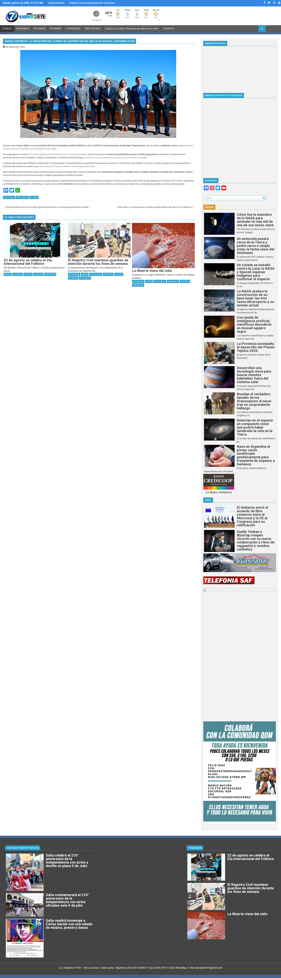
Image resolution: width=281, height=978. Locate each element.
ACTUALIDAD (9, 197)
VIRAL (208, 500)
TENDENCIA (195, 847)
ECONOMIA (55, 28)
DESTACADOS (22, 197)
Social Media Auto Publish (129, 976)
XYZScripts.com (156, 976)
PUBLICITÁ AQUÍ (92, 28)
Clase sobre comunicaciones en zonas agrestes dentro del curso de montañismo (155, 207)
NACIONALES (22, 28)
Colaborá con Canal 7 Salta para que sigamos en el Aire (132, 28)
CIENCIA (209, 207)
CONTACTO (168, 28)
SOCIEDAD (38, 274)
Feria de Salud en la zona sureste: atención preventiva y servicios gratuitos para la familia (48, 207)
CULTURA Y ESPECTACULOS (23, 847)
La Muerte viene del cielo (81, 3)
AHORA (8, 274)
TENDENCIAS (50, 274)
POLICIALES (39, 28)
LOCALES (7, 28)
